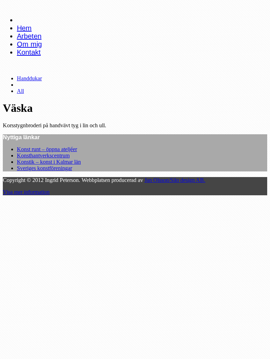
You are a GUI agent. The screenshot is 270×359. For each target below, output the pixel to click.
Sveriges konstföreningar (44, 168)
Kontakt (29, 52)
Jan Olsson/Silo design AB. (174, 180)
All (20, 91)
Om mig (29, 44)
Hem (24, 28)
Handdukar (29, 78)
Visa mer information (26, 192)
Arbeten (29, 36)
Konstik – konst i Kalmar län (49, 162)
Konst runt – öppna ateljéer (47, 149)
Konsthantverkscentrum (43, 155)
